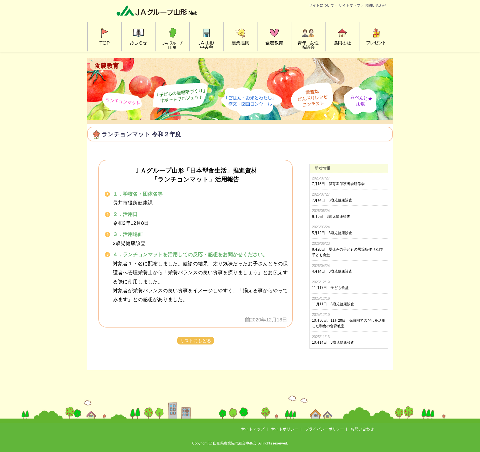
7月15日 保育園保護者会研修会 (338, 184)
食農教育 (106, 66)
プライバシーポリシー (324, 429)
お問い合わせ (375, 5)
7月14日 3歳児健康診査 (332, 200)
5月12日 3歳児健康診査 (332, 233)
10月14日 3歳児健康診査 (333, 342)
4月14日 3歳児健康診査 (332, 271)
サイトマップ (349, 5)
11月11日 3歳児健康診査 (333, 304)
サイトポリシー (284, 429)
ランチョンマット (126, 134)
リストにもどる (195, 340)
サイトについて (321, 5)
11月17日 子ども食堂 (330, 287)
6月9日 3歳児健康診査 (331, 216)
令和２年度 (166, 134)
